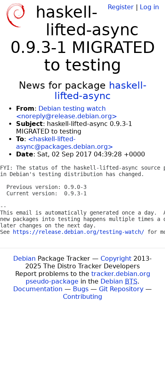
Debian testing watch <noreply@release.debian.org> (66, 112)
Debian (24, 258)
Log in (149, 7)
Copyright (116, 258)
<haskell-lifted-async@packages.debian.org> (64, 142)
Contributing (82, 296)
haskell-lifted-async (100, 90)
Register (121, 7)
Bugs (81, 289)
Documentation (37, 289)
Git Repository (121, 289)
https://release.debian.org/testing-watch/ (78, 232)
